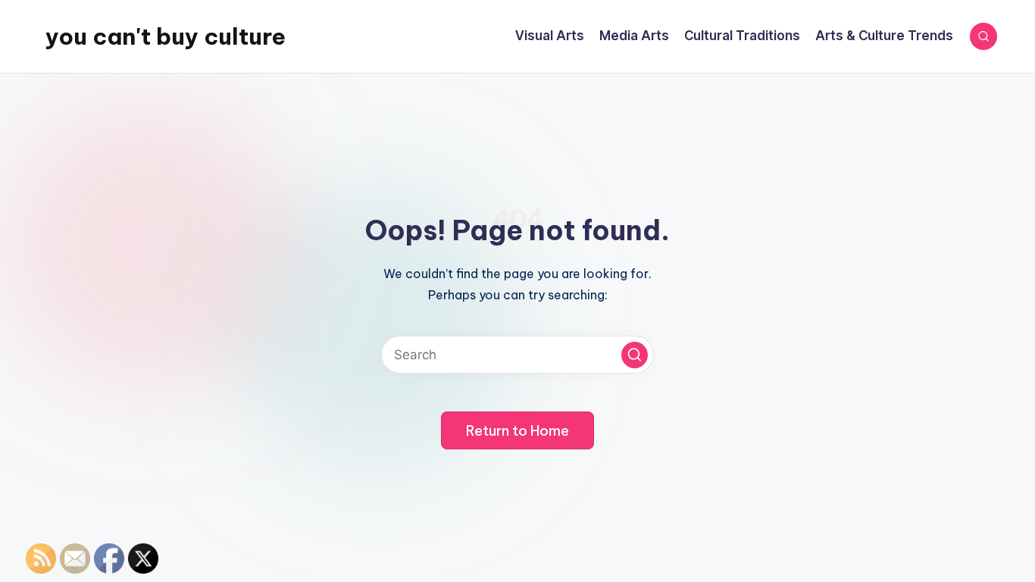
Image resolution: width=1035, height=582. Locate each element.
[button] (634, 355)
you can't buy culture (165, 36)
